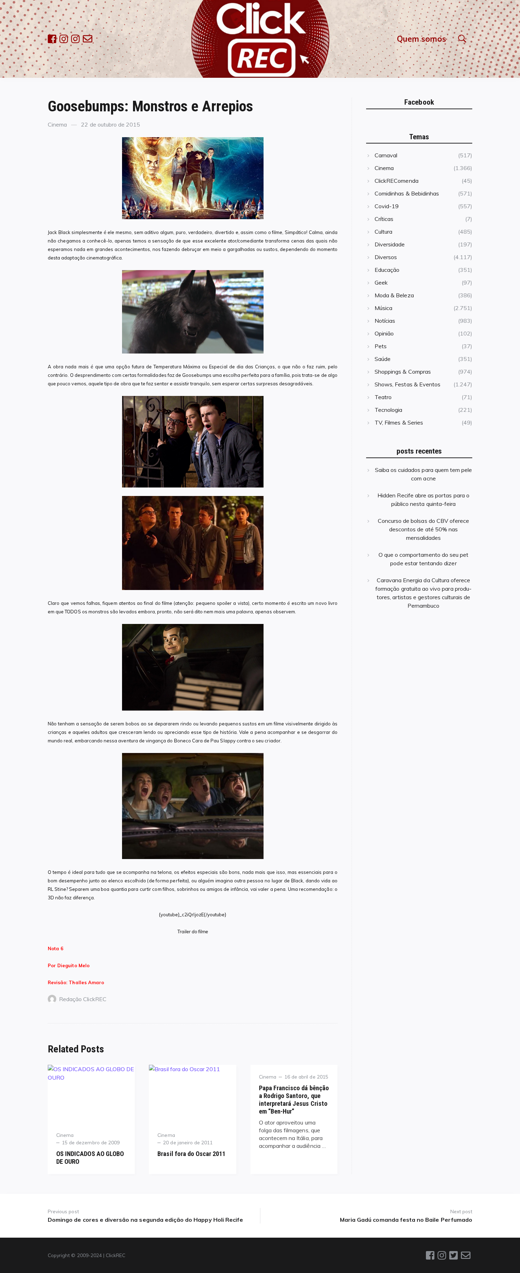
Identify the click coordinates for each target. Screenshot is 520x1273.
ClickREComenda (396, 180)
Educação (387, 269)
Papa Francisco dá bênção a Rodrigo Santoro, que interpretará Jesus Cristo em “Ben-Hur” (294, 1099)
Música (383, 307)
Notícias (385, 320)
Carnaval (386, 155)
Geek (381, 282)
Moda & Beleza (394, 295)
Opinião (384, 333)
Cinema (57, 124)
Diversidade (390, 244)
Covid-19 (387, 206)
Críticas (384, 218)
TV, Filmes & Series (399, 422)
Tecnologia (388, 409)
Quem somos (421, 39)
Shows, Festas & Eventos (407, 384)
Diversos (386, 257)
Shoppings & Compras (403, 371)
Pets (381, 346)
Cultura (383, 231)
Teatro (383, 397)
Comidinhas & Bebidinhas (407, 193)
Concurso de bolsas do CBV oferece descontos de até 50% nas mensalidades (423, 529)
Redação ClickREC (82, 999)
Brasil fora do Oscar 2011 (191, 1153)
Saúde (383, 358)
